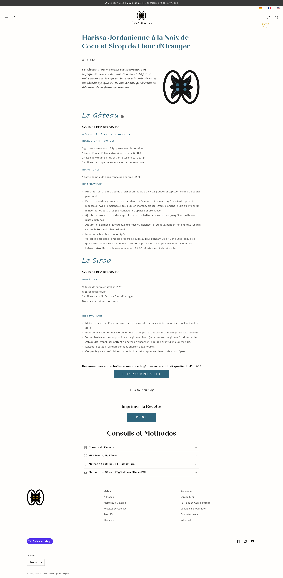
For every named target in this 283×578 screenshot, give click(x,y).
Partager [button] (90, 59)
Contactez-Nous (189, 514)
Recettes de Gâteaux (115, 508)
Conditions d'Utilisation (193, 508)
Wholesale (186, 520)
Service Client (188, 497)
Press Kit (108, 514)
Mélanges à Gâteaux (115, 502)
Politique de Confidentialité (195, 502)
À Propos (109, 497)
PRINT (141, 416)
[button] (6, 17)
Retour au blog (143, 390)
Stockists (108, 520)
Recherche (186, 491)
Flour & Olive (41, 574)
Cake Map (265, 25)
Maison (108, 491)
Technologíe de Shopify (58, 574)
